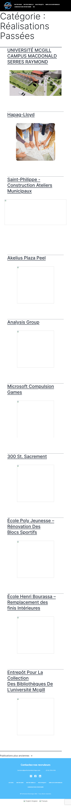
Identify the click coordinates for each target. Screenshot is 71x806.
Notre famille (28, 4)
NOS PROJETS (39, 4)
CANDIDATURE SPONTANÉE (22, 7)
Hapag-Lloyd (21, 114)
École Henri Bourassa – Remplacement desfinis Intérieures (31, 602)
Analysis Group (23, 322)
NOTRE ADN (18, 4)
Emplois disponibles (52, 4)
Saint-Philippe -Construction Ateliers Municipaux (29, 185)
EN (34, 7)
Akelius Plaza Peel (26, 258)
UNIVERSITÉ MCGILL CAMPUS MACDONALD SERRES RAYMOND (32, 55)
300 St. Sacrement (27, 456)
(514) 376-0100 (51, 770)
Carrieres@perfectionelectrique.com (28, 770)
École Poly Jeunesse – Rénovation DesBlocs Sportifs (30, 526)
